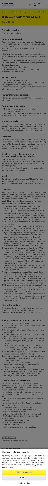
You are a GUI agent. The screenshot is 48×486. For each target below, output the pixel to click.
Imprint (10, 467)
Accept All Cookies (24, 472)
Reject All (24, 478)
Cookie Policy (31, 465)
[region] (24, 467)
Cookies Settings (23, 483)
